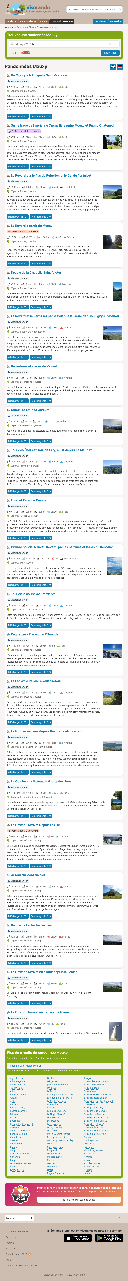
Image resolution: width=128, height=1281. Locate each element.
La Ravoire (52, 1104)
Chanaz (14, 1140)
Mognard (52, 1150)
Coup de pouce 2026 (16, 1254)
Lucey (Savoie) (54, 1127)
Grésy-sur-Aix (17, 1169)
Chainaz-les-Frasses (20, 1130)
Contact (9, 1259)
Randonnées (27, 21)
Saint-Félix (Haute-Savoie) (97, 1094)
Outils (10, 21)
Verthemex (89, 1153)
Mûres (50, 1160)
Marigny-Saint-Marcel (58, 1133)
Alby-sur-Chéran (18, 1094)
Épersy (13, 1166)
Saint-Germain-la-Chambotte (99, 1101)
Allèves (13, 1097)
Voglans (88, 1169)
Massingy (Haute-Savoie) (60, 1140)
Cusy (12, 1160)
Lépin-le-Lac (53, 1117)
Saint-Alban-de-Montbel (96, 1081)
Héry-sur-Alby (54, 1081)
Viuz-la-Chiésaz (92, 1163)
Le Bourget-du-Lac (56, 1110)
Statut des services (54, 1274)
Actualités (10, 1248)
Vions (87, 1160)
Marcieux (52, 1130)
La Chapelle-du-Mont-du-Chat (62, 1094)
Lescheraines (54, 1123)
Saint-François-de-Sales (96, 1097)
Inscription (100, 21)
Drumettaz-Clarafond (21, 1163)
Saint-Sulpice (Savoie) (95, 1133)
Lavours (51, 1107)
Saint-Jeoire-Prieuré (94, 1114)
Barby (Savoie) (17, 1107)
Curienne (15, 1156)
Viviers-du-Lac (91, 1166)
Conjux (13, 1150)
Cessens (14, 1127)
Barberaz (15, 1104)
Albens (13, 1091)
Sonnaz (88, 1137)
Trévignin (89, 1146)
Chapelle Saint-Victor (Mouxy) (25, 1065)
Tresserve (89, 1143)
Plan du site (11, 1237)
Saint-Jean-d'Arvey (93, 1107)
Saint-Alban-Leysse (94, 1084)
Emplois (9, 1242)
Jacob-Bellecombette (58, 1084)
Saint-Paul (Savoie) (93, 1127)
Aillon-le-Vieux (17, 1084)
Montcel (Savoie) (55, 1156)
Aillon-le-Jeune (17, 1081)
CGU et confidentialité (16, 1231)
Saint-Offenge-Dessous (96, 1117)
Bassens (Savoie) (18, 1110)
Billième (14, 1114)
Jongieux (51, 1087)
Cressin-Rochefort (19, 1153)
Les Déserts (53, 1120)
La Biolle (51, 1091)
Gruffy (50, 1078)
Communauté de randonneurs (21, 1265)
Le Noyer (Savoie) (56, 1114)
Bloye (13, 1117)
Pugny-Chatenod (56, 1173)
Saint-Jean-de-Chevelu (95, 1110)
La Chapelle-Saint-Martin (60, 1097)
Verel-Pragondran (93, 1150)
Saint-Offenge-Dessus (95, 1120)
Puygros (88, 1078)
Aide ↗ (43, 21)
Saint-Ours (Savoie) (94, 1123)
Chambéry (15, 1137)
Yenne (87, 1173)
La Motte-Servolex (56, 1101)
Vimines (88, 1156)
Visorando (10, 27)
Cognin (14, 1146)
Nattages (52, 1166)
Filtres (22, 52)
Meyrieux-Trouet (55, 1146)
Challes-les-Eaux (18, 1133)
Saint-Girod (90, 1104)
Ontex (50, 1169)
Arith (12, 1101)
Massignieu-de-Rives (58, 1137)
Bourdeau (15, 1120)
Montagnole (53, 1153)
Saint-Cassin (90, 1091)
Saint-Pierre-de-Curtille (96, 1130)
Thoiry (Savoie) (91, 1140)
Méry (49, 1143)
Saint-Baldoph (91, 1087)
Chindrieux (16, 1143)
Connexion (116, 21)
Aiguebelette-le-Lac (20, 1078)
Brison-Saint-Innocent (21, 1123)
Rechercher (110, 52)
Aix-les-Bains (17, 1087)
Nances (51, 1163)
